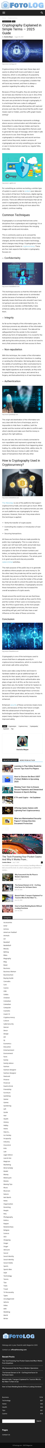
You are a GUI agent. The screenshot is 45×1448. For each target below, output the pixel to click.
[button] (3, 13)
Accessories (7, 922)
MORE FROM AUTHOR (27, 760)
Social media (8, 1263)
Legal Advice (8, 1155)
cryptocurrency (28, 246)
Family (5, 1060)
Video (5, 1305)
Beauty (6, 949)
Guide (5, 1112)
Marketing (7, 1165)
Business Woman (9, 971)
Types (5, 1296)
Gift (4, 1109)
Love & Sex (7, 1158)
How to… (6, 1132)
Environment (8, 1053)
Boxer (5, 965)
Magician (6, 1161)
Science (6, 1233)
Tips (14, 21)
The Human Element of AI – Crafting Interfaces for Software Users (20, 1374)
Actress (6, 929)
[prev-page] (3, 829)
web (5, 1309)
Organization (8, 1204)
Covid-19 (6, 1014)
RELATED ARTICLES (10, 760)
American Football (10, 932)
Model (5, 1171)
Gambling (7, 1096)
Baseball (6, 942)
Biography (7, 958)
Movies (6, 1181)
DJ (4, 1040)
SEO (4, 1237)
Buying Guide (8, 978)
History (6, 1122)
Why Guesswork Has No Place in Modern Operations (20, 1368)
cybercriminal (7, 562)
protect (27, 191)
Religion (6, 1230)
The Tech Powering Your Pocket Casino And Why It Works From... (22, 858)
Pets (5, 1214)
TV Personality (8, 1292)
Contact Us (6, 1435)
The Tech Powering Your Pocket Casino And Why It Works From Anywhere (22, 1362)
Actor (5, 926)
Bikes (5, 955)
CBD (5, 991)
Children (6, 998)
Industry (6, 1142)
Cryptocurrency (12, 18)
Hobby (5, 1125)
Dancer (6, 1027)
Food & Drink (8, 1086)
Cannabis (6, 981)
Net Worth (7, 1197)
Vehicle (6, 1302)
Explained (6, 729)
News (5, 1201)
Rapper (6, 1224)
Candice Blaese (6, 862)
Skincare (6, 1250)
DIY (4, 1037)
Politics (6, 1220)
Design (6, 1034)
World (5, 1315)
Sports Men (7, 1269)
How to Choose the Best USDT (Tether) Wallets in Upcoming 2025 (27, 779)
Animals (6, 935)
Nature (6, 1194)
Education (7, 1047)
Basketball (7, 945)
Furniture (6, 1093)
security (13, 705)
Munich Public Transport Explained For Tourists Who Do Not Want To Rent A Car (21, 1381)
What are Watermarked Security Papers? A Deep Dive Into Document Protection (27, 821)
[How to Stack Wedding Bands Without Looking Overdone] (7, 908)
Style (5, 1273)
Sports (5, 1266)
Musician (6, 1191)
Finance (6, 1079)
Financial (6, 1083)
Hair (5, 1116)
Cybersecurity (8, 1024)
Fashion (6, 1066)
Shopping (6, 1240)
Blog (5, 962)
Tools (5, 1286)
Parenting (7, 1207)
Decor (5, 1030)
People (5, 1210)
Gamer (5, 1099)
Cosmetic (6, 1011)
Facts (5, 1057)
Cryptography (34, 726)
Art (4, 939)
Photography (8, 1217)
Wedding (6, 1312)
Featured (6, 1076)
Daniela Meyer (8, 37)
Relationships (8, 1227)
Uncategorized (8, 1299)
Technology (7, 1276)
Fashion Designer (9, 1070)
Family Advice (8, 1063)
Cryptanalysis (12, 726)
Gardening (7, 1106)
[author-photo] (22, 746)
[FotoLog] (22, 5)
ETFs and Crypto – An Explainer (27, 797)
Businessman (8, 975)
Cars (5, 985)
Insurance (7, 1145)
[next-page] (7, 829)
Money (5, 1174)
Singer (5, 1243)
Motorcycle (7, 1178)
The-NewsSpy (7, 503)
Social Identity (8, 1256)
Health (5, 1119)
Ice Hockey (7, 1135)
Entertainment (8, 1050)
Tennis (5, 1279)
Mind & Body (8, 1168)
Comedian (7, 1001)
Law (4, 1152)
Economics (7, 1043)
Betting (6, 952)
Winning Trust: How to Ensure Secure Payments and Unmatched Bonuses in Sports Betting (28, 789)
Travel (5, 1289)
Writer (5, 1318)
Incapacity (7, 1138)
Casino (5, 988)
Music (5, 1188)
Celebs (5, 994)
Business (6, 968)
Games (6, 1102)
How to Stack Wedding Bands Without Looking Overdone (21, 1387)
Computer (7, 1007)
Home (4, 18)
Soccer (5, 1253)
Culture (6, 1021)
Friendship (7, 1089)
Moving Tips (7, 1184)
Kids (5, 1148)
